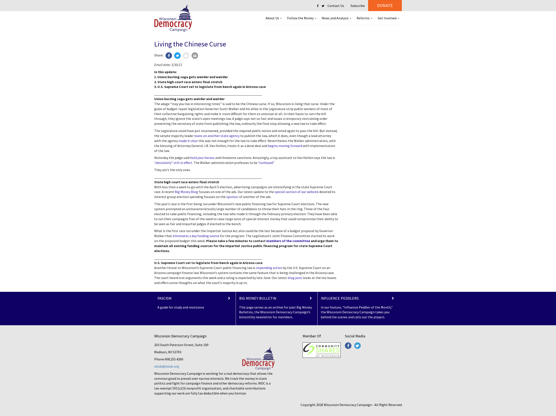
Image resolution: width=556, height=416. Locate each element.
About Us (273, 18)
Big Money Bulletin (257, 298)
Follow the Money (300, 18)
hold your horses (202, 157)
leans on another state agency (217, 136)
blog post (295, 278)
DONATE (385, 5)
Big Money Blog (186, 192)
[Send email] (186, 55)
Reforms (363, 18)
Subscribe (358, 5)
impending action (269, 268)
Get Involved (387, 18)
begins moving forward (285, 146)
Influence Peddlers (340, 298)
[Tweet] (177, 55)
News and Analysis (335, 18)
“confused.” (266, 162)
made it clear (188, 141)
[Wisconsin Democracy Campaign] (173, 18)
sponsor (232, 197)
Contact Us (336, 5)
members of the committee (288, 241)
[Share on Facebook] (168, 55)
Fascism (164, 298)
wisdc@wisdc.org (166, 366)
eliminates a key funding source (196, 236)
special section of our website (297, 192)
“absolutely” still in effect (173, 162)
